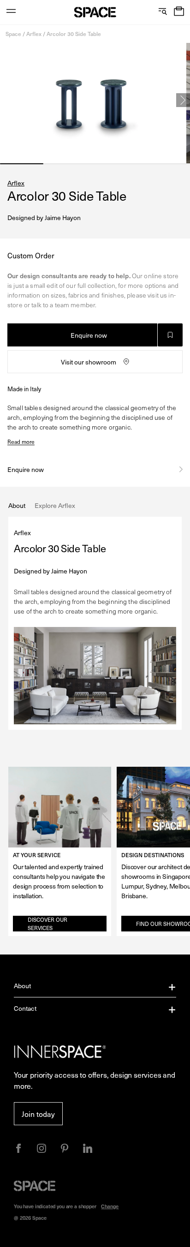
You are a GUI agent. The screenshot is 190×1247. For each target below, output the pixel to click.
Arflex (34, 34)
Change (110, 1206)
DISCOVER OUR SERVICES (47, 923)
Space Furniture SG (95, 12)
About (22, 985)
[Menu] (11, 12)
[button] (178, 12)
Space (13, 34)
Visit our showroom (88, 362)
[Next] (183, 100)
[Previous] (7, 100)
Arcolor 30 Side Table (74, 34)
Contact (25, 1008)
